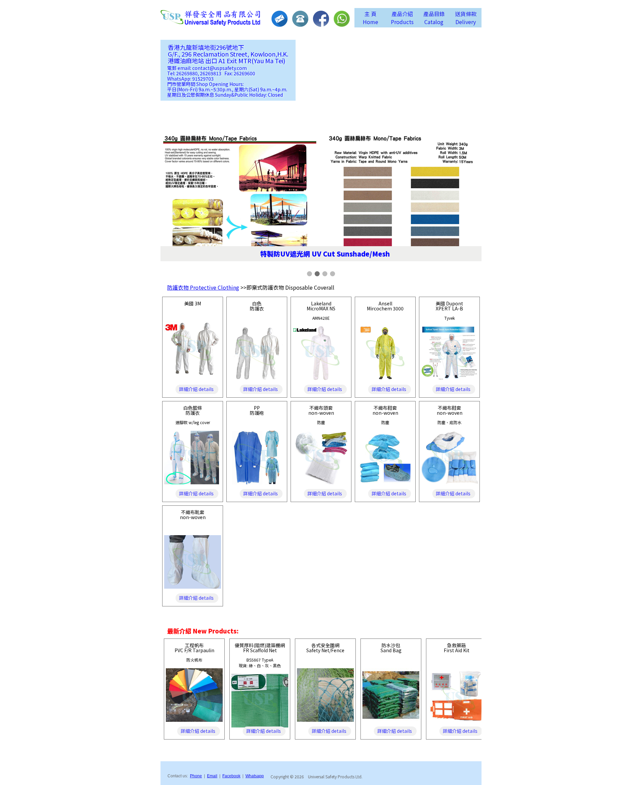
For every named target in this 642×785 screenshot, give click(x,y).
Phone (196, 776)
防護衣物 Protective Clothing (203, 287)
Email (212, 776)
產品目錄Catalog (434, 18)
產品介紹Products (402, 18)
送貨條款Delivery (465, 18)
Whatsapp (254, 776)
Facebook (231, 776)
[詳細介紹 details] (192, 373)
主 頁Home (370, 18)
